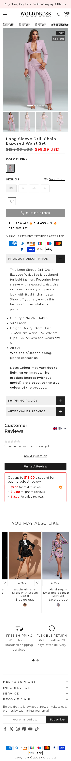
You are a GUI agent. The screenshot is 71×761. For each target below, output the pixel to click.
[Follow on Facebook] (5, 728)
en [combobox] (60, 428)
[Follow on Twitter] (11, 728)
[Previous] (7, 558)
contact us (29, 358)
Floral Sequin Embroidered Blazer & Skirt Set (52, 592)
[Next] (64, 558)
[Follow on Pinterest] (24, 728)
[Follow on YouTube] (30, 728)
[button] (35, 456)
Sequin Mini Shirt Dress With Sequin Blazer (19, 592)
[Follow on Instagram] (18, 728)
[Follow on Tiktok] (37, 728)
